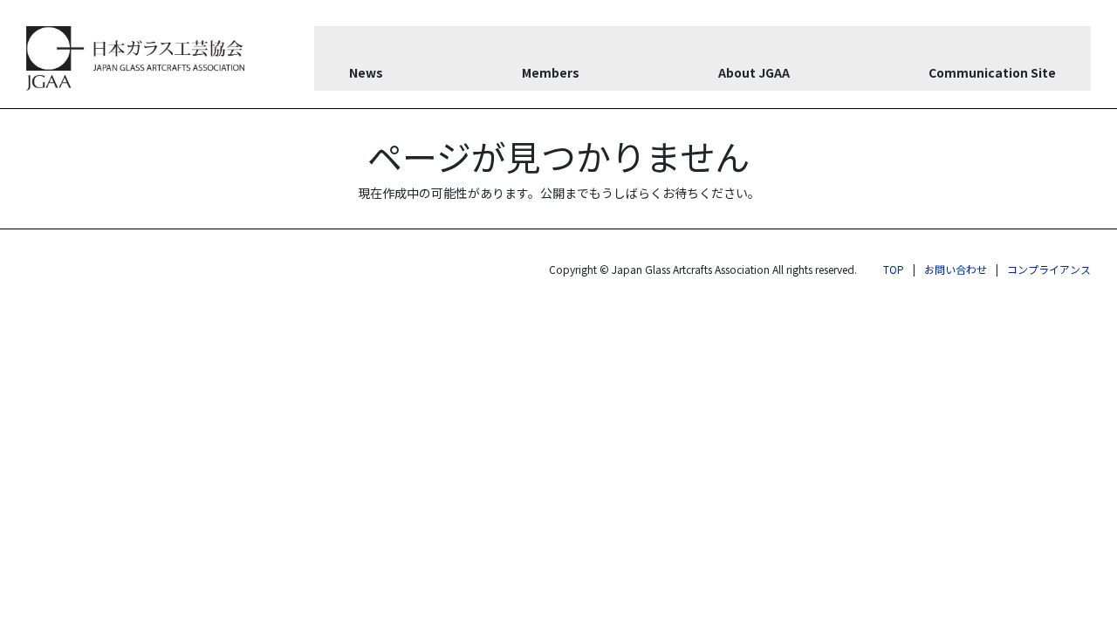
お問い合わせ (955, 269)
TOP (893, 269)
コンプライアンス (1049, 269)
